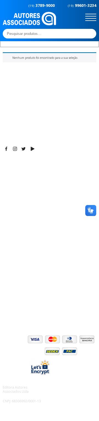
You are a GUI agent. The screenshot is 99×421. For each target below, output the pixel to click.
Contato (10, 263)
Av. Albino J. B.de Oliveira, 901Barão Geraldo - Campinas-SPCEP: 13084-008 (37, 175)
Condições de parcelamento (29, 292)
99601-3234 (82, 5)
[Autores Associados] (29, 23)
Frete (8, 285)
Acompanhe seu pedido (25, 313)
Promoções (14, 250)
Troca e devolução (20, 306)
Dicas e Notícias (18, 236)
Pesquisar (90, 34)
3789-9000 (42, 5)
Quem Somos (15, 229)
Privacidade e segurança (26, 299)
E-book (9, 243)
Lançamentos (15, 256)
